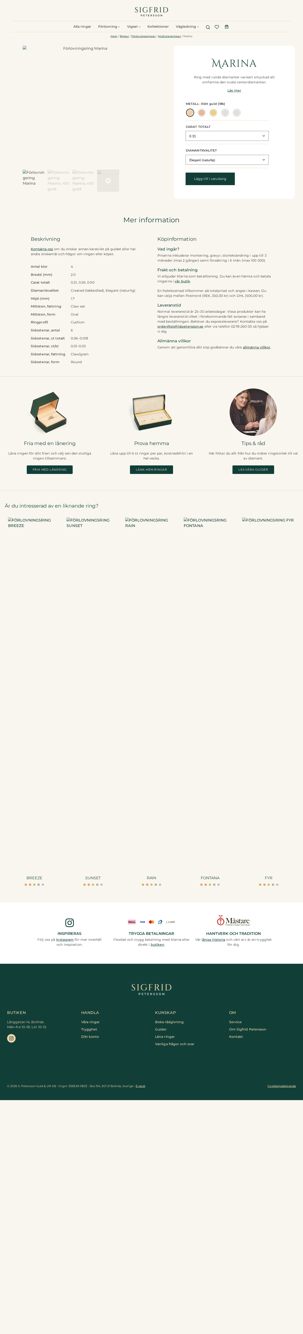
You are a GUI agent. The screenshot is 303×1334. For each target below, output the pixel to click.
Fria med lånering (50, 469)
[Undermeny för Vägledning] (198, 26)
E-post (140, 1086)
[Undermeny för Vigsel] (139, 26)
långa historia (213, 939)
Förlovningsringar (143, 36)
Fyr (268, 878)
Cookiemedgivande (281, 1086)
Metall (192, 104)
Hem (114, 36)
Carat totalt (198, 127)
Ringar (124, 36)
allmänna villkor (257, 347)
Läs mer (234, 90)
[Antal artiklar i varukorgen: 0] (227, 27)
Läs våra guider (253, 469)
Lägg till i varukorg (210, 179)
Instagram (65, 939)
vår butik (182, 281)
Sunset (93, 878)
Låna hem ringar (151, 469)
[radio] (190, 112)
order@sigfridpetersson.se (180, 326)
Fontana (210, 878)
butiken (158, 944)
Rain (151, 878)
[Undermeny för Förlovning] (119, 26)
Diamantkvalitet (201, 150)
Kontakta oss (42, 249)
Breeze (34, 878)
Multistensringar (169, 36)
